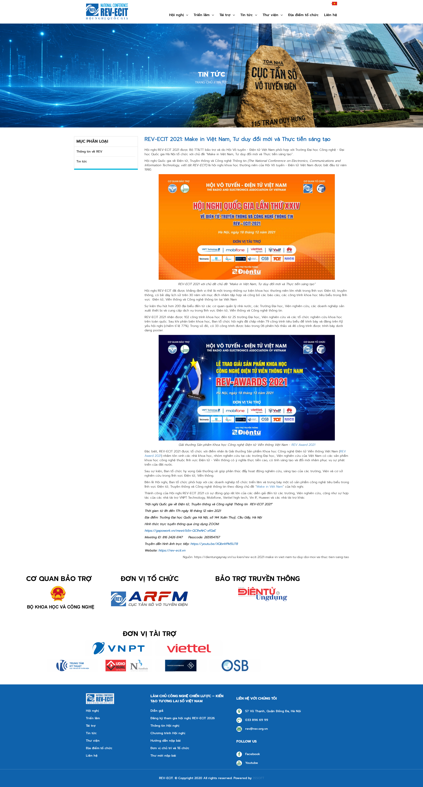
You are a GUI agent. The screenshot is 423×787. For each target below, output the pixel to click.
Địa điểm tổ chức (303, 15)
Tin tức (81, 161)
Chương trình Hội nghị (167, 733)
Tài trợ (224, 15)
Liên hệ (330, 15)
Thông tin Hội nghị (164, 726)
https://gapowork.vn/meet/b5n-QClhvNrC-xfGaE (180, 530)
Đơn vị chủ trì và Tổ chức (169, 748)
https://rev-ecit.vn (171, 550)
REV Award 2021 (303, 444)
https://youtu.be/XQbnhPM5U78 (214, 544)
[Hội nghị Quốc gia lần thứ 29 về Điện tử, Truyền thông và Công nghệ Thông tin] (107, 12)
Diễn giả (156, 711)
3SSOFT (258, 778)
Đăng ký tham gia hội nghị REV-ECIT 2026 (182, 718)
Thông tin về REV (89, 151)
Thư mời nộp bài (163, 756)
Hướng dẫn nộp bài (165, 741)
